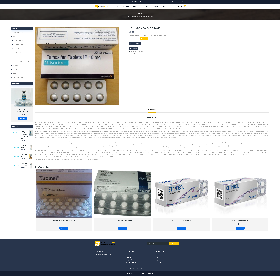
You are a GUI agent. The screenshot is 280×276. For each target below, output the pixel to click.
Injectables (15, 65)
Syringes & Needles (18, 77)
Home (128, 16)
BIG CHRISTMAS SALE (18, 33)
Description (152, 109)
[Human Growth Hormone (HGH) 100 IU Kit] (22, 97)
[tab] (152, 110)
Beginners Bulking (18, 40)
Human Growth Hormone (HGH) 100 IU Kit (22, 110)
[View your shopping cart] (184, 6)
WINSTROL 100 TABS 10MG (181, 221)
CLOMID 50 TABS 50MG (240, 221)
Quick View (49, 217)
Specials (15, 73)
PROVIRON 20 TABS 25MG (123, 221)
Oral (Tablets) (135, 16)
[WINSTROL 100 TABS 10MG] (181, 193)
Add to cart (144, 39)
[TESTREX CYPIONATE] (30, 166)
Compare (134, 48)
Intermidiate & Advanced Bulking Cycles (22, 57)
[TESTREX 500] (30, 156)
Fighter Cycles (17, 52)
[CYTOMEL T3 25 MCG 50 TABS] (64, 193)
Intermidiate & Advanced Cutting (22, 62)
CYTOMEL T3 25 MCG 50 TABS (64, 221)
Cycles (14, 36)
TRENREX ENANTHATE (24, 146)
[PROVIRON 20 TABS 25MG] (122, 193)
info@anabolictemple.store (104, 254)
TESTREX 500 (23, 155)
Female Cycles (17, 48)
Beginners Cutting (18, 44)
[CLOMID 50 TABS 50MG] (240, 193)
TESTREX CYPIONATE (24, 165)
